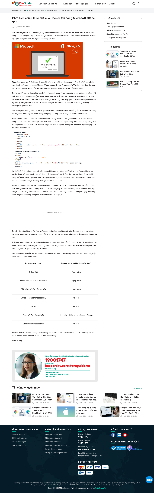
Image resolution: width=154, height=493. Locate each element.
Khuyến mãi (111, 23)
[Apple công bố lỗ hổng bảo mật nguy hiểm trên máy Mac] (65, 411)
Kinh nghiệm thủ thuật (115, 26)
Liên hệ (112, 4)
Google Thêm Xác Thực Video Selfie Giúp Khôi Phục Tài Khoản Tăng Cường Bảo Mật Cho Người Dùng (130, 411)
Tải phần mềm (100, 4)
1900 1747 (83, 437)
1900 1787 (83, 443)
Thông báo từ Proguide (116, 38)
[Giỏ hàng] (140, 4)
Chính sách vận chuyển (53, 438)
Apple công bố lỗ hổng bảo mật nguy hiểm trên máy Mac (86, 410)
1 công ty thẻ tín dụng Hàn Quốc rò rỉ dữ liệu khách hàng (129, 397)
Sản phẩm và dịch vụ (48, 4)
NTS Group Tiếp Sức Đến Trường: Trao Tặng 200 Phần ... (129, 84)
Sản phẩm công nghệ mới (117, 34)
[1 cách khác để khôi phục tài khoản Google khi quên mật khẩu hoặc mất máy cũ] (112, 64)
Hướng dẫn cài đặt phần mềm (56, 453)
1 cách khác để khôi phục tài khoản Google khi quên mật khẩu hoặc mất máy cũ (86, 397)
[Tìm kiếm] (134, 4)
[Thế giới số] (134, 448)
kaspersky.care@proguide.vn (90, 456)
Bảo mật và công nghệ (115, 30)
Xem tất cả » (136, 389)
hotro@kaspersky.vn (86, 449)
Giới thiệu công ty (18, 434)
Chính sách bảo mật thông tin (56, 445)
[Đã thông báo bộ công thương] (118, 448)
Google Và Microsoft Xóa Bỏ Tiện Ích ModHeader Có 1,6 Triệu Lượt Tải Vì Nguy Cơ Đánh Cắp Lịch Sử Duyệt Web (43, 411)
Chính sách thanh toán (53, 434)
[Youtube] (119, 435)
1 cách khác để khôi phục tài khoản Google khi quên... (129, 63)
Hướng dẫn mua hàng (53, 449)
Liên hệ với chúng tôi (19, 445)
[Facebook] (113, 435)
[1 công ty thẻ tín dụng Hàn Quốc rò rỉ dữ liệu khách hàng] (109, 398)
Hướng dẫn (67, 4)
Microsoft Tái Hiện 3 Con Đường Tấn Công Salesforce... (129, 74)
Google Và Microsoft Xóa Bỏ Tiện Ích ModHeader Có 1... (128, 53)
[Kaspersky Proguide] (22, 4)
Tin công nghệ (81, 4)
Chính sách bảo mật (19, 438)
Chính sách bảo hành (53, 442)
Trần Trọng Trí (100, 488)
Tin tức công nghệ (19, 442)
